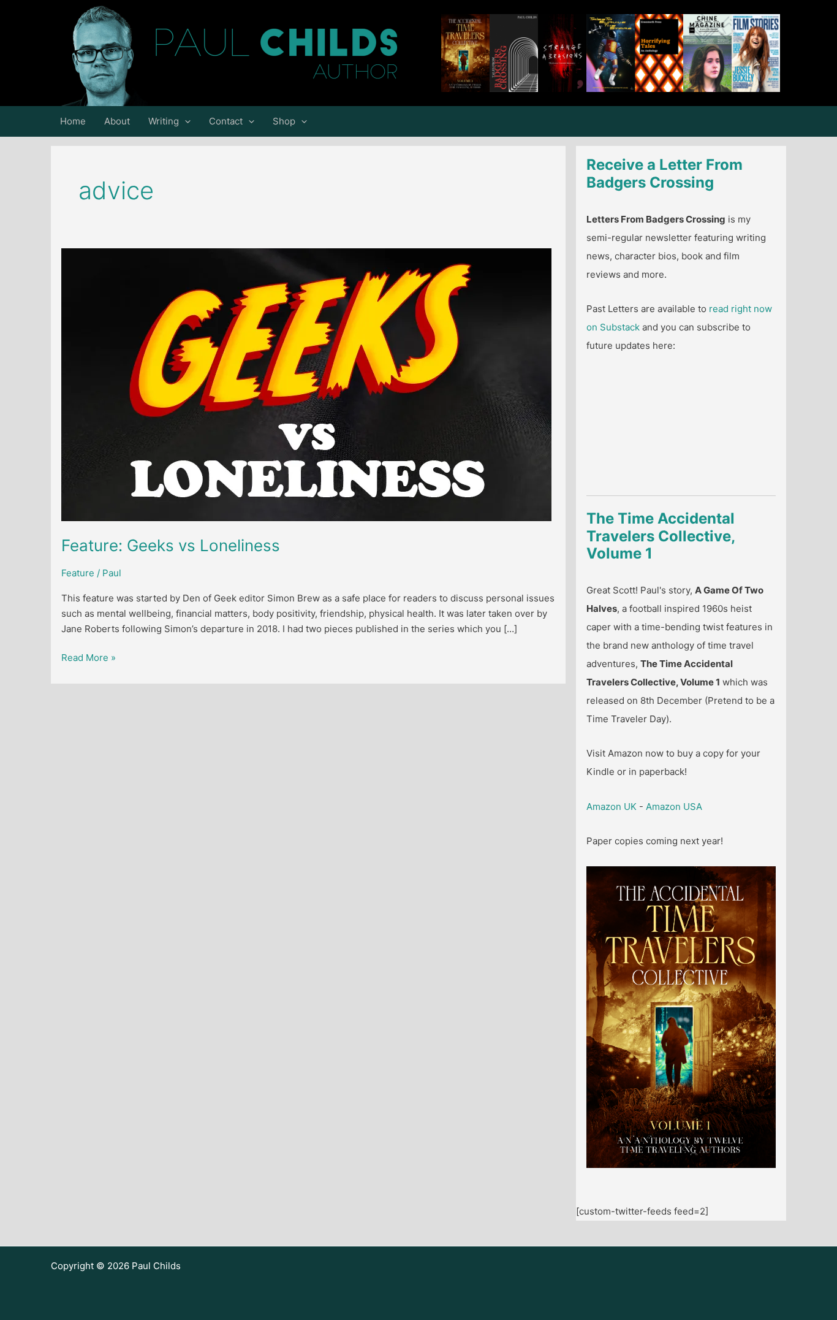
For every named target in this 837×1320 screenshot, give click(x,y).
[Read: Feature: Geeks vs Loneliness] (306, 384)
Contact (226, 121)
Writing (163, 121)
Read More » (88, 658)
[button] (185, 121)
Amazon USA (674, 806)
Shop (284, 121)
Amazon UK (611, 806)
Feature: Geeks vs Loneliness (170, 545)
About (117, 121)
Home (73, 121)
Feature (77, 573)
